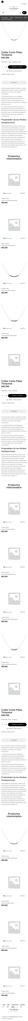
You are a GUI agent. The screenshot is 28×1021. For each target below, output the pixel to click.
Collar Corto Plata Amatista (7, 529)
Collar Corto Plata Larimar (7, 903)
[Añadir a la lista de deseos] (24, 193)
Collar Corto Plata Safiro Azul (8, 574)
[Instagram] (2, 2)
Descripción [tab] (14, 82)
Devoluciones (15, 1005)
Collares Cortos (10, 74)
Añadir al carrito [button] (8, 193)
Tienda (8, 1005)
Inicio (4, 1005)
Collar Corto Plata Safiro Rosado (9, 200)
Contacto (22, 1005)
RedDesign (14, 1016)
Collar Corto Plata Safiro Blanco (9, 335)
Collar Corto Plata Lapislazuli (8, 245)
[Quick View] (21, 193)
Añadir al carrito (17, 67)
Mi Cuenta (24, 3)
